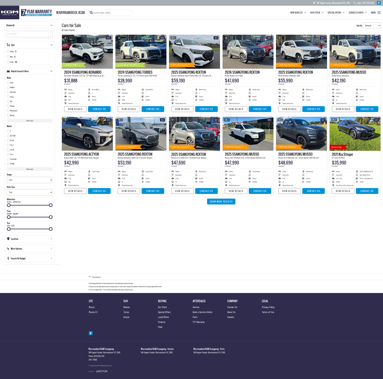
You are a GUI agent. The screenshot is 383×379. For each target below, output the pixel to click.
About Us (231, 312)
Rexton (126, 307)
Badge (9, 174)
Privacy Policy (268, 307)
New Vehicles (296, 12)
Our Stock (315, 12)
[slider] (9, 205)
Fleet (160, 326)
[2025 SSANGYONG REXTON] (194, 52)
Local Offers (163, 317)
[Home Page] (27, 12)
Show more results (221, 201)
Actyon (126, 317)
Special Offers (334, 12)
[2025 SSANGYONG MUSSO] (355, 52)
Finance (161, 322)
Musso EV (93, 312)
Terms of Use (268, 312)
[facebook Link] (379, 3)
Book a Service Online (202, 312)
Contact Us (99, 109)
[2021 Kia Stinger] (355, 134)
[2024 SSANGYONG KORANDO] (87, 52)
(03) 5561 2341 (99, 356)
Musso (92, 307)
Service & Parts (356, 12)
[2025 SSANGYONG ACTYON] (87, 134)
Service (196, 307)
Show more (29, 121)
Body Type (11, 186)
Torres (126, 312)
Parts (195, 317)
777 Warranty (199, 322)
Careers (230, 317)
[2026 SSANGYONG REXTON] (248, 52)
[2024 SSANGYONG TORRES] (140, 52)
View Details (75, 109)
